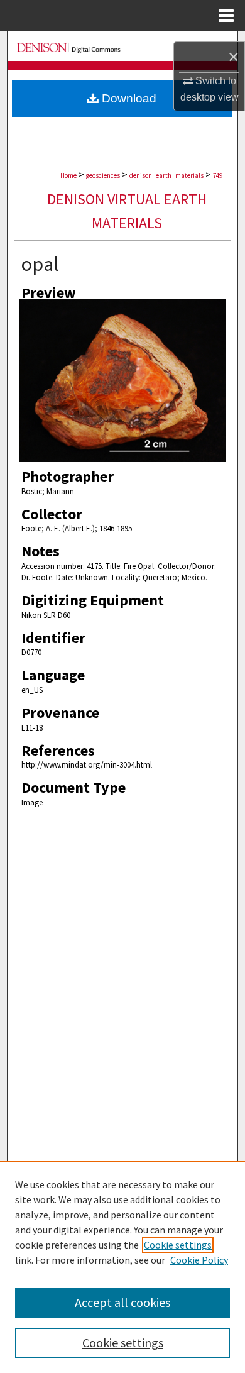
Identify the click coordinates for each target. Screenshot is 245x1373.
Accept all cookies (122, 1302)
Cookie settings (178, 1244)
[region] (122, 1267)
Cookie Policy (199, 1260)
